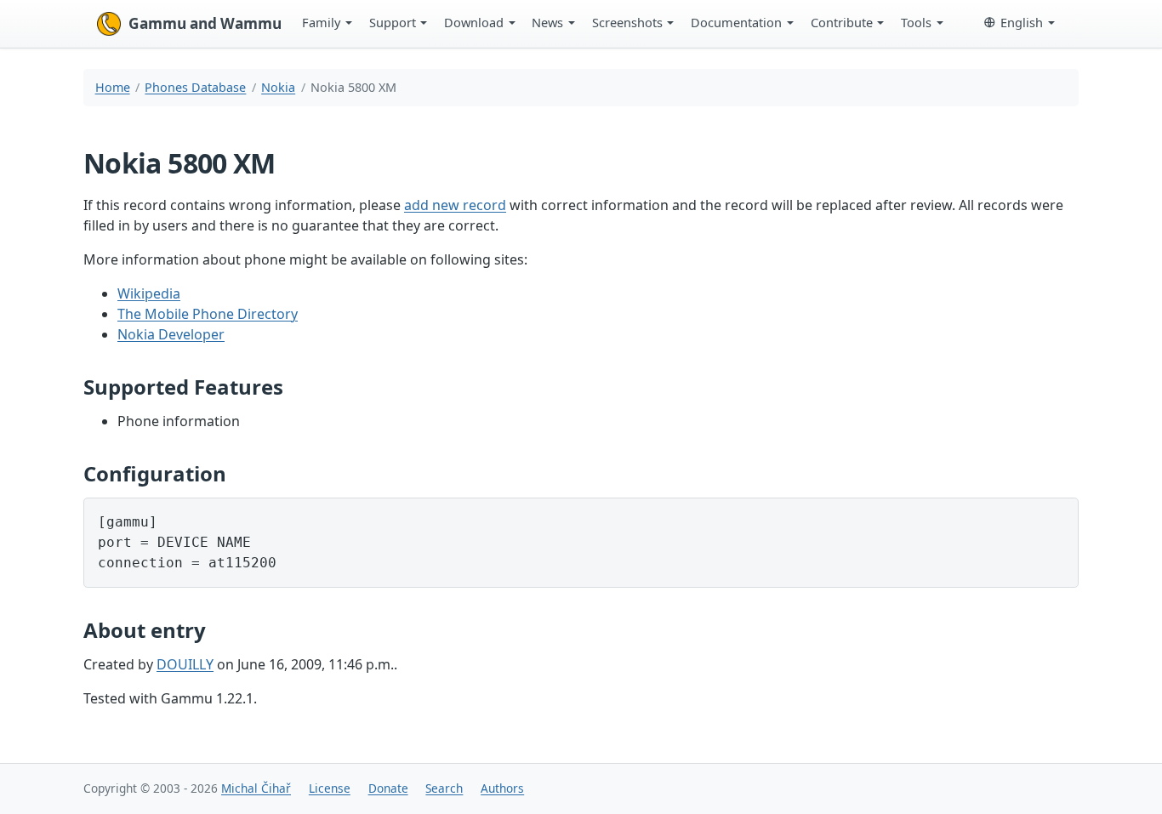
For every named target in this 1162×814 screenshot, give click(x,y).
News (547, 22)
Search (444, 788)
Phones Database (195, 87)
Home (112, 87)
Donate (388, 788)
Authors (502, 788)
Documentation (736, 22)
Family (321, 22)
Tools (916, 22)
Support (392, 22)
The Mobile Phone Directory (207, 314)
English (1021, 22)
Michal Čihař (256, 788)
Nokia (278, 87)
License (329, 788)
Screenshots (627, 22)
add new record (455, 205)
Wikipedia (148, 293)
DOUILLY (185, 664)
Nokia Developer (171, 334)
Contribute (842, 22)
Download (474, 22)
